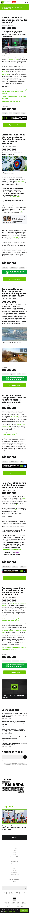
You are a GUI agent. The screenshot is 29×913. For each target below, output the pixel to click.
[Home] (2, 2)
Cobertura (14, 870)
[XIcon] (12, 893)
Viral (14, 846)
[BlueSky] (17, 893)
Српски (18, 903)
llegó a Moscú (9, 73)
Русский (24, 903)
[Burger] (27, 2)
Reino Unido (23, 566)
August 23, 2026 (15, 554)
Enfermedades (6, 566)
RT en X (14, 837)
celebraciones (5, 75)
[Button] (25, 2)
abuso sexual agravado (20, 211)
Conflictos (5, 374)
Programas (14, 848)
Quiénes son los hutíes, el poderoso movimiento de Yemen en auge (12, 619)
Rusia (23, 113)
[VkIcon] (4, 893)
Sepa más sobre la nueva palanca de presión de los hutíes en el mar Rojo (14, 648)
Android (14, 881)
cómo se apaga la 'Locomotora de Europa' (11, 433)
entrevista (4, 71)
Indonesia (15, 566)
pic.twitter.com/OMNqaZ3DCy (12, 549)
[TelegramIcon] (14, 893)
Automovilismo (13, 461)
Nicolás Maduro (13, 59)
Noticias (14, 843)
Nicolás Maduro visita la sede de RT (11, 101)
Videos (14, 850)
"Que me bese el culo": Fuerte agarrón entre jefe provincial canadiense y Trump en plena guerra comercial (14, 715)
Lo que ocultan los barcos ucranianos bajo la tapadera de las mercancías (14, 737)
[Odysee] (9, 893)
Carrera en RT (14, 872)
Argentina (5, 267)
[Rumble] (7, 893)
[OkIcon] (19, 893)
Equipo (14, 868)
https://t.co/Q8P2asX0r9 (13, 197)
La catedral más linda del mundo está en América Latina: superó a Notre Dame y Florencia (13, 723)
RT (10, 113)
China (22, 461)
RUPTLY (13, 905)
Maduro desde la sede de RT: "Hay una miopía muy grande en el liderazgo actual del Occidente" (14, 91)
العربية (18, 902)
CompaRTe (6, 902)
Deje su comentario (14, 125)
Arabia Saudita (6, 661)
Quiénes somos (14, 863)
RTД (9, 905)
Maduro (4, 113)
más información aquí (10, 911)
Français (12, 903)
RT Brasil (13, 902)
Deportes (22, 267)
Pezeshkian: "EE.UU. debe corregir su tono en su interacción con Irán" (14, 743)
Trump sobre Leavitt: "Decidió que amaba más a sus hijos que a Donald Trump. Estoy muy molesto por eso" (13, 730)
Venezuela (16, 113)
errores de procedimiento (13, 237)
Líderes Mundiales (14, 857)
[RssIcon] (22, 893)
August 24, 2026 (7, 202)
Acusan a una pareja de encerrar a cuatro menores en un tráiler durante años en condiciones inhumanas (14, 219)
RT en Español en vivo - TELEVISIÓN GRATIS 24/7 (13, 696)
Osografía (7, 806)
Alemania (5, 461)
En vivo (14, 2)
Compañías (15, 661)
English (7, 903)
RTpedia (14, 854)
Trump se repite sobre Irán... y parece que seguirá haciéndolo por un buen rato (14, 827)
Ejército (12, 374)
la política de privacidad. (12, 761)
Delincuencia (13, 267)
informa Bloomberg (16, 416)
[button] (14, 355)
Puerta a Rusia (20, 905)
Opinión (14, 852)
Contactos (14, 866)
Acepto (10, 761)
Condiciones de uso (14, 874)
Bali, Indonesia (19, 510)
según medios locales (12, 505)
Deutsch (23, 902)
